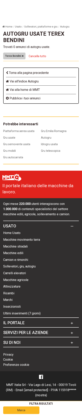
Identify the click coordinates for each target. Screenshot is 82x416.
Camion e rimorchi (15, 260)
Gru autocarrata (13, 157)
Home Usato (11, 233)
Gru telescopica (50, 150)
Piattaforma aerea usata (18, 131)
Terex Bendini (13, 56)
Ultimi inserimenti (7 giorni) (22, 313)
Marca (21, 410)
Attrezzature (11, 286)
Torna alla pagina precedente (28, 73)
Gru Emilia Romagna (53, 131)
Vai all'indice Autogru (24, 81)
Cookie (8, 359)
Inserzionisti (12, 306)
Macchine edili (13, 253)
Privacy (8, 354)
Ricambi (8, 293)
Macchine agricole (15, 280)
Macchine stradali (15, 246)
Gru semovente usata (16, 144)
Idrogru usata (49, 144)
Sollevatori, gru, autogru (19, 266)
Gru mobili (9, 150)
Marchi (8, 300)
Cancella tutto (37, 56)
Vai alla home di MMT (24, 90)
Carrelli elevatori (14, 273)
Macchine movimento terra (21, 240)
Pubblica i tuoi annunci (24, 98)
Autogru (46, 137)
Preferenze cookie (16, 365)
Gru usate (9, 137)
